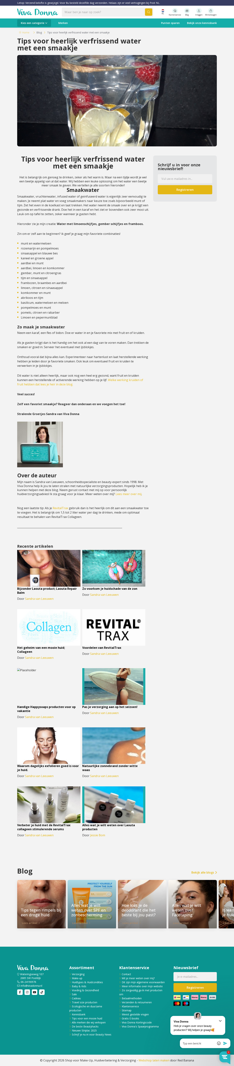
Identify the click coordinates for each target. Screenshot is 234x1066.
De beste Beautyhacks (85, 1026)
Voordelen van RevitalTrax (101, 648)
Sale (74, 994)
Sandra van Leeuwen (39, 599)
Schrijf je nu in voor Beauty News (91, 1034)
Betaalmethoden (132, 998)
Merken (63, 23)
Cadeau (76, 998)
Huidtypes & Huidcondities (87, 982)
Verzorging (78, 974)
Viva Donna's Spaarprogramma (140, 1026)
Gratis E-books (130, 1018)
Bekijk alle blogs (202, 872)
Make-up (77, 978)
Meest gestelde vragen (135, 1014)
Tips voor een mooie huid (87, 1018)
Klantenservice (130, 1006)
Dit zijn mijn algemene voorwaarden (143, 982)
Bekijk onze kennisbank (202, 23)
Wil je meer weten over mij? (138, 978)
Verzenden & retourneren (137, 1002)
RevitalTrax (60, 508)
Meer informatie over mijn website (142, 986)
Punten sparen (170, 23)
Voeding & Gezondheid (85, 990)
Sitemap (126, 1010)
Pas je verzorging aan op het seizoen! (109, 707)
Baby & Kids (79, 986)
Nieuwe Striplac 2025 (84, 1030)
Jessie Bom (97, 835)
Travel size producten (84, 1002)
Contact (126, 974)
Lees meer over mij (128, 494)
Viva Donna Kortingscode (137, 1022)
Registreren (185, 190)
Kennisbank (78, 1014)
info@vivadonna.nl (31, 985)
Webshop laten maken (154, 1060)
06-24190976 (28, 982)
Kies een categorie (32, 23)
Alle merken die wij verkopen (89, 1022)
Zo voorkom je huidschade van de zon (109, 589)
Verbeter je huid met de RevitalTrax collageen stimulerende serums (43, 827)
